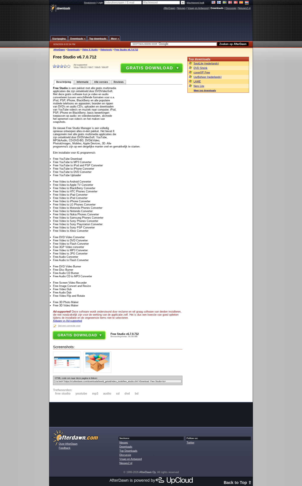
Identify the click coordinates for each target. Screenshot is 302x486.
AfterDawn (169, 8)
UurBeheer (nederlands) (207, 77)
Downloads (73, 49)
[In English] (214, 3)
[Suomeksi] (219, 3)
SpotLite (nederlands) (206, 63)
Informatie (83, 82)
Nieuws (181, 8)
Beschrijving (63, 82)
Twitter (190, 442)
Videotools (106, 49)
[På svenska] (225, 3)
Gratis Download (149, 68)
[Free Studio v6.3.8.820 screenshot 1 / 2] (68, 371)
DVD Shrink (200, 68)
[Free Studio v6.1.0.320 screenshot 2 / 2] (98, 371)
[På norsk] (230, 3)
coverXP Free (202, 72)
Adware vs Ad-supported (67, 320)
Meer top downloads (205, 90)
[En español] (241, 3)
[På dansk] (236, 3)
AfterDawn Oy (147, 472)
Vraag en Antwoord (198, 8)
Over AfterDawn (68, 443)
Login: (101, 2)
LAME (197, 81)
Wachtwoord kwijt (195, 2)
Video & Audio (90, 49)
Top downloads (199, 59)
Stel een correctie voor (69, 325)
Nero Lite (199, 86)
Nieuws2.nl (244, 8)
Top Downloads (128, 450)
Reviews (119, 82)
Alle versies (101, 82)
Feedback (64, 447)
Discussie (230, 8)
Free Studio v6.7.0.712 (126, 49)
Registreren (90, 2)
